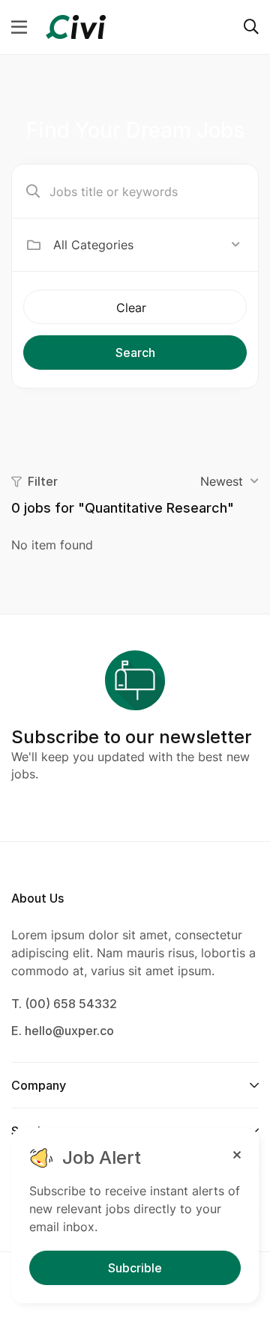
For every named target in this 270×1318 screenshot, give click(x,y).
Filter (43, 481)
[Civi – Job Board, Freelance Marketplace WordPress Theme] (76, 25)
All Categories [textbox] (93, 244)
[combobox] (146, 245)
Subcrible (135, 1267)
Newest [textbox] (221, 481)
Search (135, 352)
